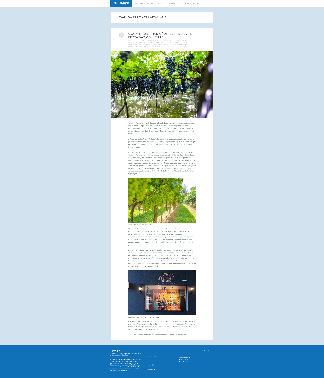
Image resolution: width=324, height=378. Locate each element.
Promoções (172, 3)
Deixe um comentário (152, 47)
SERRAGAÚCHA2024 (182, 44)
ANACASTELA (157, 40)
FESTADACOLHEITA (145, 42)
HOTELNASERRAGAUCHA (154, 44)
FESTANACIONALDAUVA (161, 42)
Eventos (185, 3)
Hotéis (150, 3)
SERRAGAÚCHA (169, 44)
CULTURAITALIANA (180, 40)
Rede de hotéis (152, 357)
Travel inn (138, 3)
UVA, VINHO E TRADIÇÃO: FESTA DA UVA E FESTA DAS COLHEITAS (160, 35)
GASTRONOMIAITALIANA (178, 42)
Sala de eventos (152, 369)
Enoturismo (133, 42)
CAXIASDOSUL (168, 40)
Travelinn (121, 3)
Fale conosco (199, 3)
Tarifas (160, 3)
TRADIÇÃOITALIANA (135, 47)
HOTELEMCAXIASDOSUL (136, 44)
